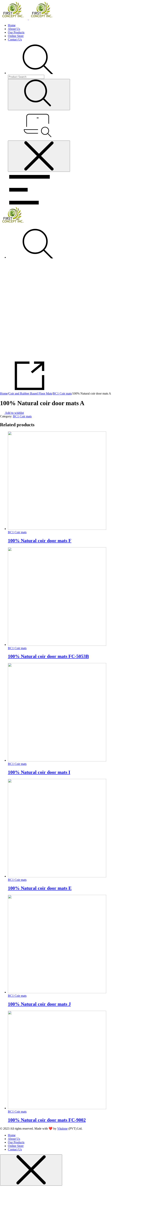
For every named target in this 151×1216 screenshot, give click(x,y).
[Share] (138, 4)
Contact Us (15, 39)
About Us (14, 29)
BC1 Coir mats (62, 393)
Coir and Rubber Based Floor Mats (30, 393)
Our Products (16, 32)
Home (12, 25)
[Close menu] (39, 156)
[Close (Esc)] (146, 4)
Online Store (16, 36)
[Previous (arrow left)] (7, 608)
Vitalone (62, 1128)
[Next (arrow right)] (144, 608)
